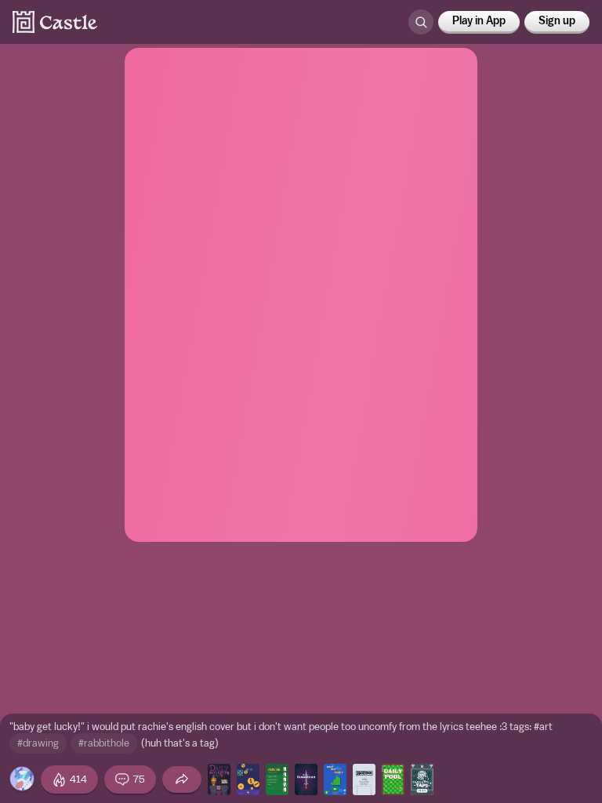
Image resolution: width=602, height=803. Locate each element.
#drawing (38, 743)
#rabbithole (103, 743)
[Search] (420, 22)
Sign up (557, 21)
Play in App (479, 21)
